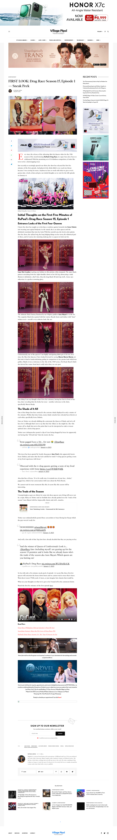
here (51, 586)
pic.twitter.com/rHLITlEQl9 (32, 444)
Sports (62, 789)
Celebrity (88, 790)
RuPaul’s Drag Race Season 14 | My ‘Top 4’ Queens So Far (37, 634)
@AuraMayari (40, 527)
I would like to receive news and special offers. (48, 738)
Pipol (23, 805)
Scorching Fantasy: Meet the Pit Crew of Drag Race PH (36, 631)
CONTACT (32, 833)
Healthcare (25, 790)
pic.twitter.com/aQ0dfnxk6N (33, 530)
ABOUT (10, 833)
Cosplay (26, 789)
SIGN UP (60, 733)
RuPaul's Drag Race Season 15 (30, 747)
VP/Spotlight (21, 792)
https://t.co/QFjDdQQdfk (51, 469)
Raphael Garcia (18, 90)
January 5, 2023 (48, 533)
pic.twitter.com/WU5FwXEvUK (55, 563)
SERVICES (17, 833)
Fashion (33, 804)
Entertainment (34, 507)
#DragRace (59, 442)
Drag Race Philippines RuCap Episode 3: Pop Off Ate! (36, 628)
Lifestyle (31, 790)
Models (20, 805)
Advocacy (20, 789)
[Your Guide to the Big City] (58, 31)
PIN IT (48, 145)
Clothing (20, 804)
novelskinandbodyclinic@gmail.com (31, 687)
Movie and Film (98, 802)
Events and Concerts (43, 507)
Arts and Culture (28, 803)
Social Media (32, 791)
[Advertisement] (96, 229)
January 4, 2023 (46, 447)
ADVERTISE (25, 833)
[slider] (39, 619)
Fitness (19, 790)
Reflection (25, 791)
